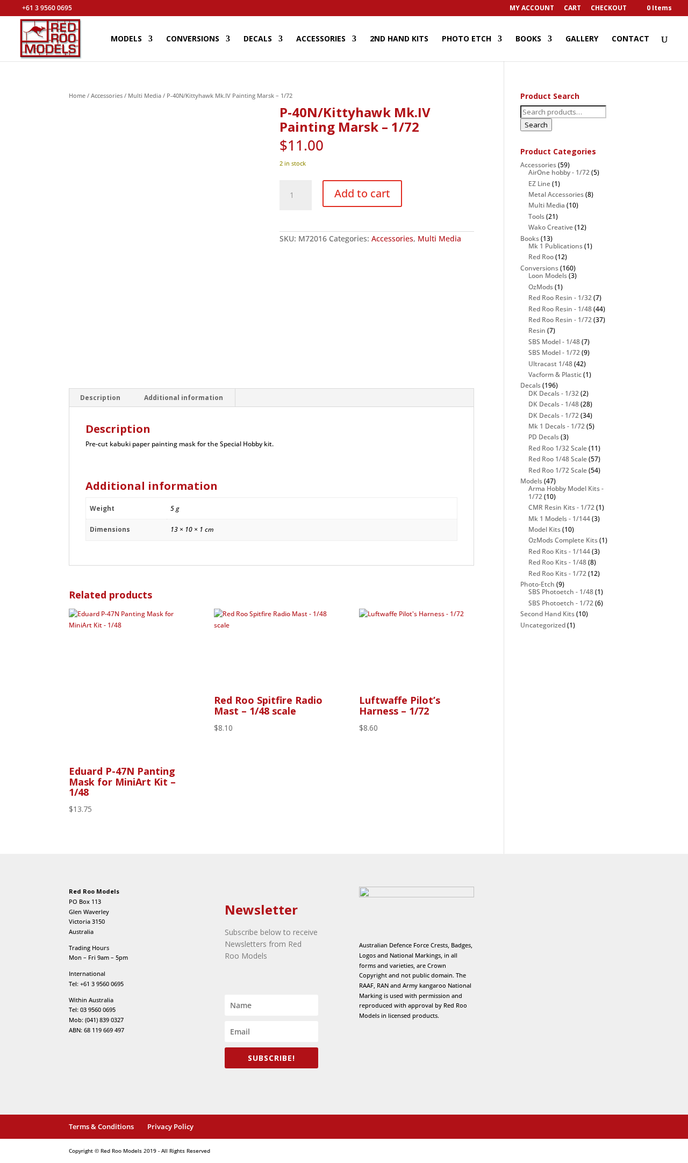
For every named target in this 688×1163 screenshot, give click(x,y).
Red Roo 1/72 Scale (557, 470)
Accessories (107, 95)
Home (77, 95)
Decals (530, 385)
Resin (537, 330)
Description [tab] (100, 397)
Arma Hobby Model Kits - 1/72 (566, 492)
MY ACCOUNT (532, 8)
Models (531, 481)
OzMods (540, 286)
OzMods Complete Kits (563, 540)
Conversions (539, 268)
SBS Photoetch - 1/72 (560, 603)
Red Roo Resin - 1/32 (560, 297)
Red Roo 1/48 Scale (557, 458)
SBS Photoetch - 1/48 (560, 591)
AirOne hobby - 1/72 (559, 172)
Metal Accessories (556, 194)
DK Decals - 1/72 (553, 415)
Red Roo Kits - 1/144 (559, 551)
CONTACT (630, 39)
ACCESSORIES (321, 39)
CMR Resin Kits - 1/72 (561, 507)
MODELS (126, 39)
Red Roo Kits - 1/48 (557, 562)
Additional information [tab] (183, 397)
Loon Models (547, 275)
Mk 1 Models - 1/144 (559, 518)
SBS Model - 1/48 (554, 341)
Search (536, 125)
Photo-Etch (537, 584)
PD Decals (543, 436)
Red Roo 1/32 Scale (557, 448)
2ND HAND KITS (399, 39)
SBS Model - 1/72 (554, 352)
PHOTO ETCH (466, 39)
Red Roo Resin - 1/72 (560, 319)
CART (572, 8)
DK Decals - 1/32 (553, 393)
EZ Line (539, 183)
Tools (536, 216)
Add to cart (362, 193)
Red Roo (541, 256)
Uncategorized (542, 625)
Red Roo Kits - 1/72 (557, 573)
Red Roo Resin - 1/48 (560, 308)
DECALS (257, 39)
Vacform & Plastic (555, 374)
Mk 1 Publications (555, 246)
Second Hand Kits (547, 613)
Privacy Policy (170, 1126)
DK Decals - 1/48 (553, 404)
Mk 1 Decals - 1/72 (556, 426)
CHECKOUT (609, 8)
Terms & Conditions (101, 1126)
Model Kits (544, 529)
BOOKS (528, 39)
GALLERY (581, 39)
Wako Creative (550, 227)
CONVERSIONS (192, 39)
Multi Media (144, 95)
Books (529, 238)
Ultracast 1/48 (550, 363)
